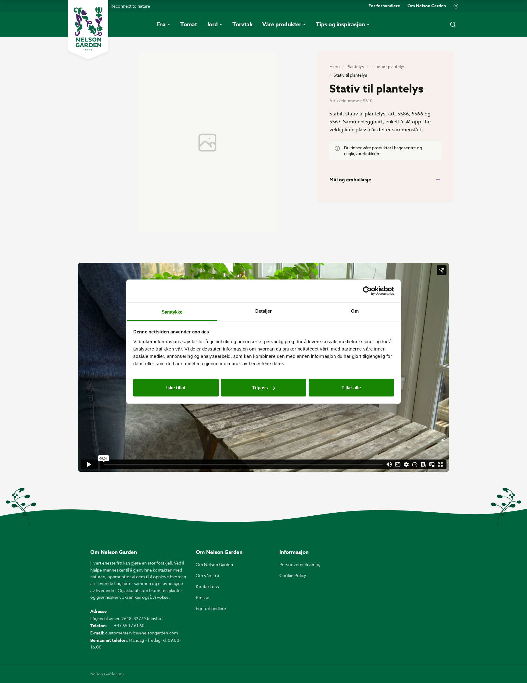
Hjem (334, 66)
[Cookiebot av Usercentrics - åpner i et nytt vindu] (367, 291)
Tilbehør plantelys (388, 66)
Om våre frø (207, 575)
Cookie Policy (292, 575)
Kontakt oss (207, 586)
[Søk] (453, 24)
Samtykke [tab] (172, 311)
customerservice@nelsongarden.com (141, 633)
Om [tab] (355, 310)
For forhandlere (384, 6)
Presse (202, 597)
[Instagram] (456, 6)
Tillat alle (351, 387)
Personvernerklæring (299, 564)
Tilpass (260, 387)
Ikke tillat (175, 387)
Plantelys (355, 66)
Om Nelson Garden (426, 6)
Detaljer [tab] (263, 310)
